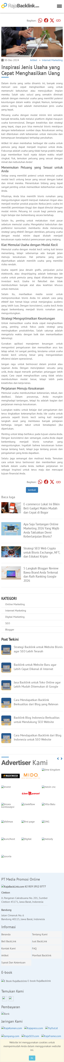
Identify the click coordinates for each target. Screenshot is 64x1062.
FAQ (34, 948)
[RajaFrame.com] (52, 1038)
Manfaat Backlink (41, 955)
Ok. (32, 1058)
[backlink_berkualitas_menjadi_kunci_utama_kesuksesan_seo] (11, 528)
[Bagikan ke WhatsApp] (40, 21)
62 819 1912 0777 (35, 886)
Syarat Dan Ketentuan (13, 962)
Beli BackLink (8, 941)
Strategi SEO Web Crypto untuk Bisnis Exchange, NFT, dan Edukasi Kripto (41, 552)
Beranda (6, 934)
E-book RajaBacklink (39, 980)
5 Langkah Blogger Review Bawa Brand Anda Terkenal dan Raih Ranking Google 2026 (40, 574)
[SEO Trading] (11, 551)
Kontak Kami (8, 948)
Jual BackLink (39, 941)
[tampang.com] (11, 1038)
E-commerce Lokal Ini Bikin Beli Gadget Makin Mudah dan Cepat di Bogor (41, 508)
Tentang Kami (39, 934)
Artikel (33, 60)
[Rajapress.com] (34, 1030)
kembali (32, 489)
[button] (58, 758)
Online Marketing (15, 604)
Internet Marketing (52, 60)
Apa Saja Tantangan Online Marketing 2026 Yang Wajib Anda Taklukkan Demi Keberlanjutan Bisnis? (41, 530)
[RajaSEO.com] (31, 1038)
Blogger (9, 629)
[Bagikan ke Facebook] (46, 21)
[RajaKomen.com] (12, 1030)
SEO (7, 623)
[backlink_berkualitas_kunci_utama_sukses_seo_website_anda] (11, 572)
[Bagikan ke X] (52, 21)
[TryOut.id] (52, 1030)
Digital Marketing (15, 616)
